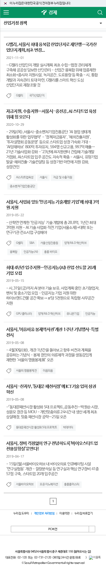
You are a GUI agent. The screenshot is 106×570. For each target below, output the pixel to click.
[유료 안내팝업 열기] (83, 557)
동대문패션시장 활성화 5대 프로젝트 (36, 427)
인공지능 (90, 314)
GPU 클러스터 (24, 314)
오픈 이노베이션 (49, 484)
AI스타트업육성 (25, 177)
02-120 (22, 557)
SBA (32, 243)
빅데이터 (68, 427)
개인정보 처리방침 (44, 513)
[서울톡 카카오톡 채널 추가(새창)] (95, 558)
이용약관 (64, 513)
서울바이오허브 (25, 484)
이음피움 (48, 371)
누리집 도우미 (21, 513)
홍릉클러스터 (71, 484)
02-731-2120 (42, 557)
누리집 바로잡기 (83, 513)
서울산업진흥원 (49, 243)
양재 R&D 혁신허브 (75, 243)
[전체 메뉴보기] (6, 12)
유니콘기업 (73, 314)
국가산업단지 (36, 95)
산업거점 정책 (15, 23)
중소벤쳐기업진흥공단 (22, 186)
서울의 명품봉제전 (26, 371)
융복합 (14, 252)
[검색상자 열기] (100, 12)
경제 (53, 13)
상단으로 (92, 529)
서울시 (43, 177)
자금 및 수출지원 (62, 177)
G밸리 (19, 95)
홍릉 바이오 (50, 252)
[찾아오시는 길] (82, 551)
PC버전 (52, 529)
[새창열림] (44, 12)
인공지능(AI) (31, 252)
